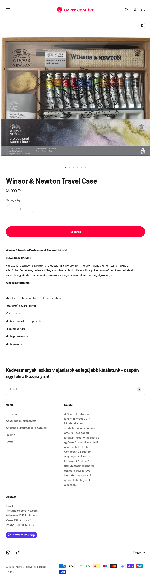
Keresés (11, 414)
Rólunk (10, 434)
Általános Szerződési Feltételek (26, 427)
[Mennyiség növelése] (29, 208)
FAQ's (9, 441)
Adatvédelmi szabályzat (21, 420)
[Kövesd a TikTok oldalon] (17, 552)
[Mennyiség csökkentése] (11, 208)
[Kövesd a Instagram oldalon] (8, 552)
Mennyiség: (13, 200)
